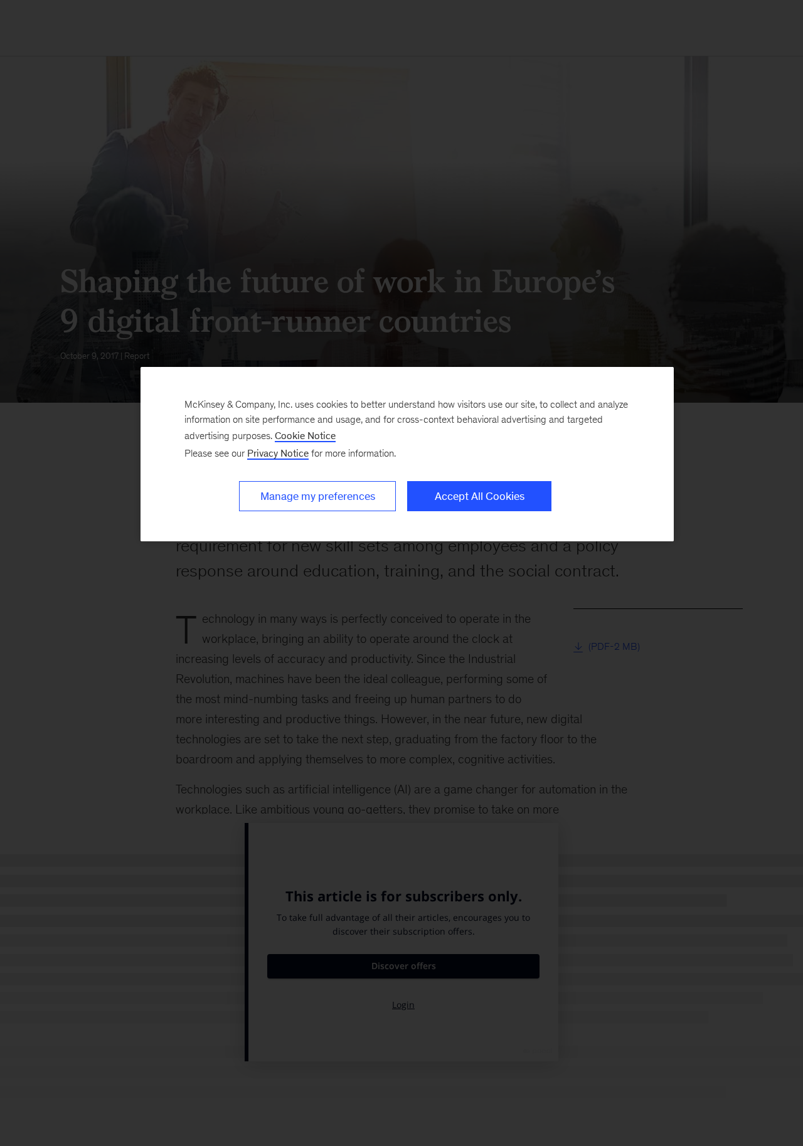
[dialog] (407, 454)
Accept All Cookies (479, 496)
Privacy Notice (278, 453)
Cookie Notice (305, 435)
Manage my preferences (317, 496)
